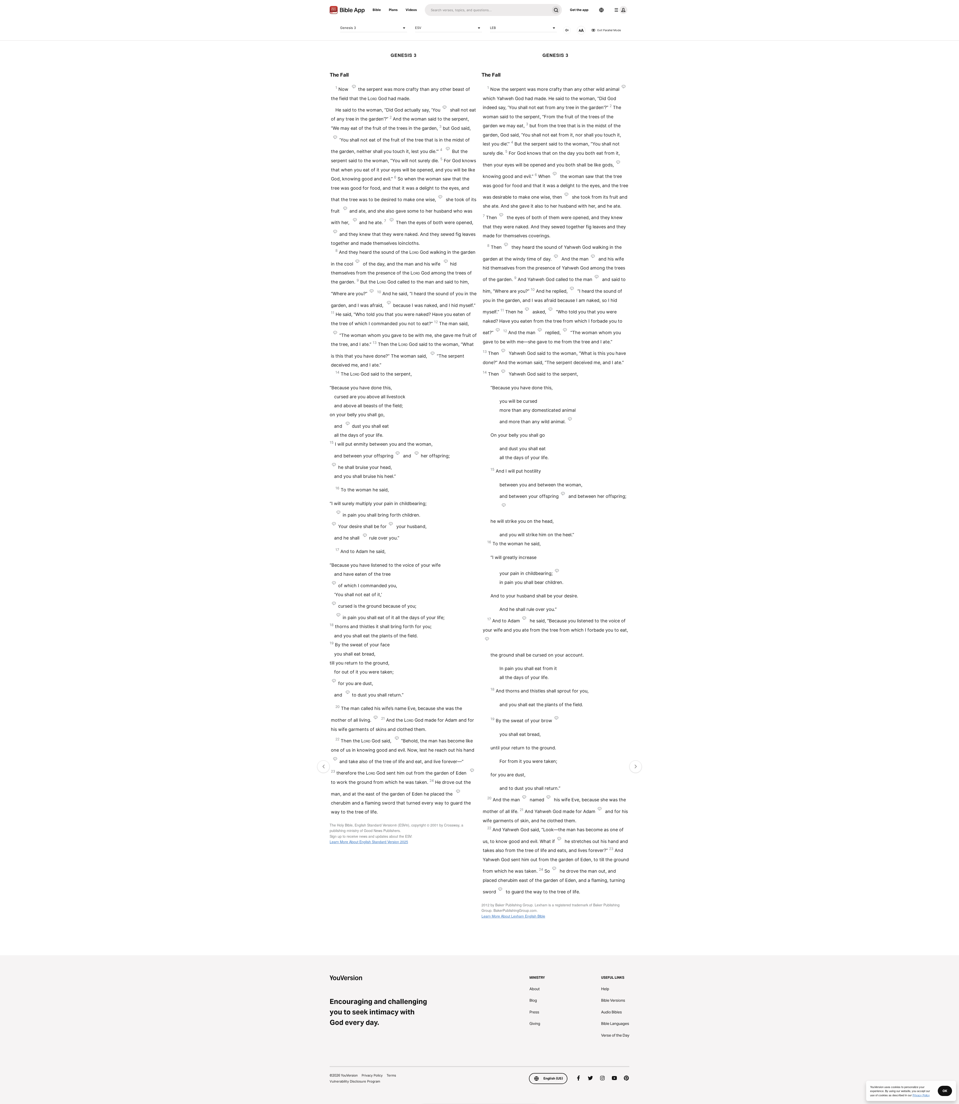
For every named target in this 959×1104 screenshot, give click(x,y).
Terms (391, 1075)
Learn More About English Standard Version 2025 (369, 841)
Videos (411, 10)
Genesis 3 (348, 28)
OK (945, 1091)
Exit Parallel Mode (609, 30)
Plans (393, 10)
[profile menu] (619, 10)
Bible (377, 10)
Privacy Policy (372, 1075)
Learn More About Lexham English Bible (513, 916)
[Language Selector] (601, 10)
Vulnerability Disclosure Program (355, 1081)
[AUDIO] (567, 30)
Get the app (579, 10)
